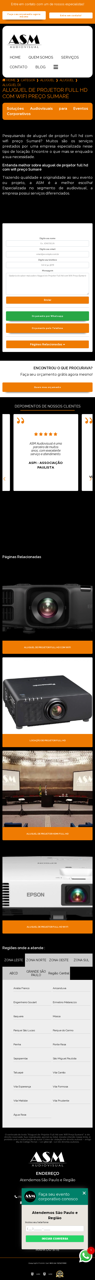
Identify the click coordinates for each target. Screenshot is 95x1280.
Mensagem (47, 271)
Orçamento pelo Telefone (47, 328)
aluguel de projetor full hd (47, 80)
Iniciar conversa (55, 1238)
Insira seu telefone (37, 1222)
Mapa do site (47, 1250)
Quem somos (40, 57)
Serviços (70, 57)
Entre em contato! (71, 15)
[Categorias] (55, 67)
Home (15, 57)
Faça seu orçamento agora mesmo (24, 15)
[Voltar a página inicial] (47, 41)
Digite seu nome (47, 238)
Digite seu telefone (47, 260)
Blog (40, 67)
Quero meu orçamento (47, 387)
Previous (4, 479)
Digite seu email (47, 249)
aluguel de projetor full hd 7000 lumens (67, 80)
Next (90, 479)
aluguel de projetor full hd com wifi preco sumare (11, 85)
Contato (18, 67)
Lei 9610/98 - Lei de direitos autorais (59, 1142)
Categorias (28, 80)
